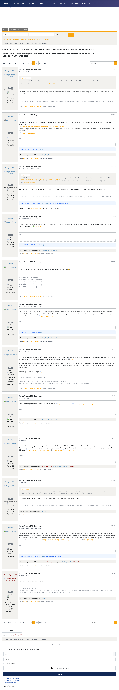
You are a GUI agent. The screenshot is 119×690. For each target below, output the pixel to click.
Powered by (55, 644)
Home (6, 3)
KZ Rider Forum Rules (58, 3)
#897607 (113, 69)
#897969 (113, 396)
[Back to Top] (117, 688)
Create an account (43, 39)
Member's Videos (20, 3)
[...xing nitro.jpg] (64, 404)
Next (40, 63)
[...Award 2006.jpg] (38, 450)
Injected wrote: (25, 78)
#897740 (113, 349)
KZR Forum (86, 3)
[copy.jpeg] (37, 226)
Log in (71, 35)
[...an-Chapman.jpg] (27, 133)
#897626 (113, 166)
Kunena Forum (63, 644)
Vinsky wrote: (25, 175)
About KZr (44, 3)
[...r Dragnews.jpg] (46, 316)
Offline (10, 87)
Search (25, 30)
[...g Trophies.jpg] (82, 404)
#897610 (113, 114)
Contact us (33, 3)
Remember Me (10, 664)
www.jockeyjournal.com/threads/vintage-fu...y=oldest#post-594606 (41, 126)
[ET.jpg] (44, 540)
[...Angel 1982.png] (71, 540)
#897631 (113, 261)
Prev (9, 63)
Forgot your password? (11, 39)
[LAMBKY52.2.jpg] (54, 540)
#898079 (113, 480)
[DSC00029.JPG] (56, 450)
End (45, 63)
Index (5, 30)
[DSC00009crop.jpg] (70, 450)
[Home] (10, 3)
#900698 (113, 526)
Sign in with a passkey (61, 668)
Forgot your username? (27, 39)
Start (4, 63)
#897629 (113, 216)
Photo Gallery (74, 3)
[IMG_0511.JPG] (87, 540)
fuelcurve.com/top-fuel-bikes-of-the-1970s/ (43, 84)
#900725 (113, 573)
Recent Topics (14, 30)
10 (37, 63)
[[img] (70, 359)
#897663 (113, 304)
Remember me (61, 35)
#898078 (113, 438)
